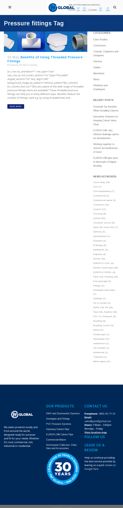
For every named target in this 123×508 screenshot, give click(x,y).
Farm (98, 277)
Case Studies (100, 39)
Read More (16, 106)
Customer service (104, 223)
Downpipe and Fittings (58, 418)
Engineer (99, 254)
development (101, 236)
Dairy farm (111, 227)
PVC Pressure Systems (58, 424)
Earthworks (100, 250)
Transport (100, 357)
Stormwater (101, 339)
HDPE (98, 307)
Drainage (99, 245)
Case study (101, 182)
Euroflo (99, 259)
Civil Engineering (103, 191)
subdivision (101, 343)
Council (99, 209)
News (96, 79)
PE (109, 307)
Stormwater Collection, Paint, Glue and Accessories (61, 447)
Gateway (99, 298)
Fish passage (102, 281)
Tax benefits (101, 348)
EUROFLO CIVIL (103, 263)
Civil (97, 187)
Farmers (97, 61)
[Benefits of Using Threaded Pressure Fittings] (45, 41)
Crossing (99, 214)
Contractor (101, 205)
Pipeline (110, 312)
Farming (111, 277)
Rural (98, 330)
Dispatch (99, 241)
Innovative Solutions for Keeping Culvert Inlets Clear (105, 120)
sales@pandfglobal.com (97, 421)
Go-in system (102, 303)
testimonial (100, 352)
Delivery (99, 232)
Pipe (98, 312)
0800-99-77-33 (107, 413)
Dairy (97, 227)
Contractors (99, 45)
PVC (97, 316)
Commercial (101, 196)
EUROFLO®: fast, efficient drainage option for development (106, 134)
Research (109, 316)
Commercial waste (104, 200)
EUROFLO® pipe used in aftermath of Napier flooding (105, 162)
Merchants (98, 73)
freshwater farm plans (104, 292)
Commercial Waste (56, 439)
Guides (33, 65)
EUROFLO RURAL (104, 272)
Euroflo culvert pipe (105, 268)
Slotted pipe (101, 334)
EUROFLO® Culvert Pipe (59, 434)
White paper (101, 361)
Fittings (98, 286)
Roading (99, 321)
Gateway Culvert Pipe (57, 429)
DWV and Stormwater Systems (63, 413)
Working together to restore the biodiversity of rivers (105, 148)
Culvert (99, 218)
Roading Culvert (103, 325)
